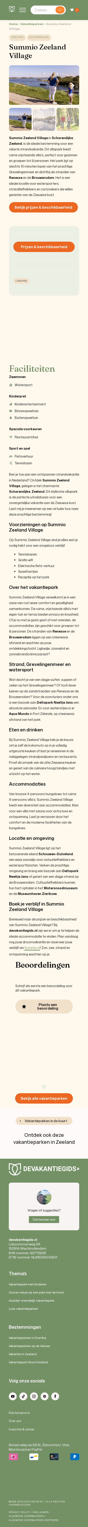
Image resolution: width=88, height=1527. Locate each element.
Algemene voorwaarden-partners (34, 1520)
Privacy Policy (19, 1512)
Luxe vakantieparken (23, 1309)
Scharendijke (39, 37)
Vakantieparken (31, 24)
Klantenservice (19, 1413)
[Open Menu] (22, 10)
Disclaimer (40, 1512)
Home (13, 24)
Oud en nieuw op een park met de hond (36, 1292)
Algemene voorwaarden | (27, 1516)
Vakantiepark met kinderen (27, 1284)
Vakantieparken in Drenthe (27, 1338)
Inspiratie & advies (21, 1429)
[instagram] (34, 1396)
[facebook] (55, 1396)
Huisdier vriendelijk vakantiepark (31, 1301)
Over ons (15, 1421)
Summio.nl (32, 948)
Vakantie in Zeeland (23, 1354)
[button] (72, 85)
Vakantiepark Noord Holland (28, 1362)
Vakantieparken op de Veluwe (29, 1346)
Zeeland (17, 37)
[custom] (23, 1396)
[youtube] (13, 1396)
